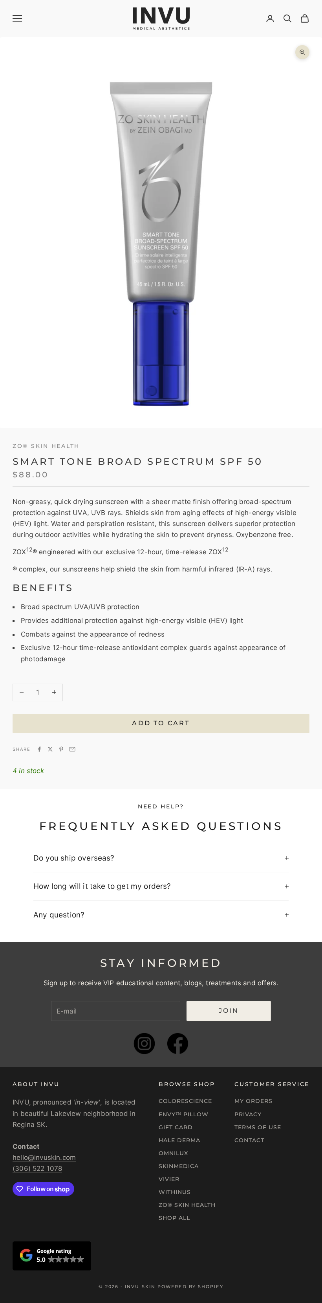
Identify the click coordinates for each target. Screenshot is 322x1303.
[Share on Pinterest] (61, 749)
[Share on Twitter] (50, 749)
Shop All (174, 1217)
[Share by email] (72, 749)
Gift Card (176, 1127)
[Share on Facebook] (39, 749)
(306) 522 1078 (37, 1168)
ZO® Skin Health (187, 1204)
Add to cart (161, 723)
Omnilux (173, 1153)
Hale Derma (179, 1140)
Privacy (248, 1114)
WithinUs (175, 1192)
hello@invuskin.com (44, 1157)
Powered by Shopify (190, 1286)
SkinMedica (179, 1166)
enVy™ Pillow (184, 1114)
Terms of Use (257, 1127)
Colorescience (185, 1101)
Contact (249, 1140)
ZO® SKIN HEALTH (46, 445)
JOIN (229, 1010)
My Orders (253, 1101)
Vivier (169, 1179)
